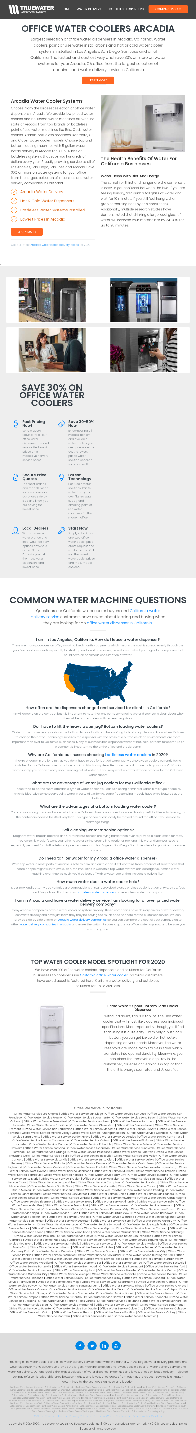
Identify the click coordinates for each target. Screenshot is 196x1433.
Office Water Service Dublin (64, 1278)
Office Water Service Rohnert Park (164, 1301)
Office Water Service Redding (144, 1190)
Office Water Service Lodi (99, 1243)
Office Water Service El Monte (45, 1163)
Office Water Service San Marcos (65, 1194)
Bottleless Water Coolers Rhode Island (98, 1406)
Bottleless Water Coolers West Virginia (77, 1411)
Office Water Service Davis (75, 1236)
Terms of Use (54, 1416)
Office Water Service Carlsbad (44, 1167)
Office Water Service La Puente (30, 1308)
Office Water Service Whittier (70, 1198)
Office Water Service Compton (99, 1182)
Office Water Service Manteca (57, 1224)
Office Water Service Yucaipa (70, 1274)
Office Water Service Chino (60, 1209)
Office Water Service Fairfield (87, 1167)
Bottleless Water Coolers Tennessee (33, 1408)
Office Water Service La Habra (50, 1247)
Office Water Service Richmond (70, 1171)
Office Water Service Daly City (105, 1175)
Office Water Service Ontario (90, 1140)
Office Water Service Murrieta (114, 1171)
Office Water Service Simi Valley (135, 1156)
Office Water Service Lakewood (152, 1205)
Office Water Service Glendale (147, 1133)
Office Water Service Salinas (133, 1144)
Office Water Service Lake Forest (153, 1209)
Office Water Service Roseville (91, 1156)
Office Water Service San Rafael (99, 1255)
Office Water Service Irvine (135, 1125)
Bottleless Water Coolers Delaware (88, 1390)
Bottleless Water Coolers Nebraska (24, 1400)
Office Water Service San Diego (82, 1114)
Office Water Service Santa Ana (134, 1121)
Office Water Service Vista (140, 1182)
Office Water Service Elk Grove (133, 1140)
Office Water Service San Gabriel (75, 1308)
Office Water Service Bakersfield (45, 1121)
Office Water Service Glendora (144, 1278)
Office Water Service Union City (154, 1221)
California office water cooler (104, 975)
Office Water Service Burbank (148, 1175)
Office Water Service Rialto (100, 1179)
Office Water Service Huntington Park (148, 1255)
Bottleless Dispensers (126, 9)
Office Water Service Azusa (67, 1289)
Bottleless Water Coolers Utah (96, 1408)
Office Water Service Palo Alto (34, 1236)
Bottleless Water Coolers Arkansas (125, 1387)
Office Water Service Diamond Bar (78, 1263)
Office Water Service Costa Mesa (131, 1163)
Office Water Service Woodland (31, 1263)
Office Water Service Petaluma (55, 1255)
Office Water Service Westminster (99, 1190)
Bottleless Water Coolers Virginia (161, 1408)
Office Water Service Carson (137, 1186)
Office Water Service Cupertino (53, 1251)
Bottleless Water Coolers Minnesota (64, 1398)
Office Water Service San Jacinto (71, 1293)
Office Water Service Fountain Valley (158, 1259)
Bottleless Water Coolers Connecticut (52, 1390)
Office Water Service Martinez (93, 1316)
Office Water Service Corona (48, 1144)
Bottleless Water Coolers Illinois (73, 1392)
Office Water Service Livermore (32, 1201)
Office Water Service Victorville (46, 1159)
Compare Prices (168, 9)
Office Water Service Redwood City (105, 1209)
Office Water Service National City (143, 1251)
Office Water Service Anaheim (89, 1121)
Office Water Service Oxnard (137, 1129)
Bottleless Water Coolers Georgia (153, 1390)
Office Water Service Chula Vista (92, 1125)
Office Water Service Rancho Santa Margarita (69, 1285)
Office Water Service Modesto (95, 1129)
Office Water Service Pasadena (89, 1152)
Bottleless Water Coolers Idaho (42, 1392)
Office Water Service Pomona (45, 1148)
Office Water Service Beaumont (161, 1305)
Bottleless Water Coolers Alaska (59, 1387)
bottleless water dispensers (96, 892)
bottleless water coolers (128, 754)
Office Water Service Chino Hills (70, 1217)
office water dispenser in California (119, 623)
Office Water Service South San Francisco (123, 1236)
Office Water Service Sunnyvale (133, 1148)
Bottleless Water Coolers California (158, 1387)
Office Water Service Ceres (106, 1289)
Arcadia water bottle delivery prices (54, 245)
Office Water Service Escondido (88, 1148)
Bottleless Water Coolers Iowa (137, 1392)
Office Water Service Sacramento (87, 1117)
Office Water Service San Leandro (151, 1194)
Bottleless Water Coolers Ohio (135, 1403)
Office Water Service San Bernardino (47, 1129)
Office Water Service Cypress (166, 1285)
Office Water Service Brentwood (75, 1266)
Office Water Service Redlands (52, 1228)
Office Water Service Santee (123, 1263)
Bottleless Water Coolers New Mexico (169, 1400)
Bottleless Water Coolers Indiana (105, 1392)
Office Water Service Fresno (43, 1117)
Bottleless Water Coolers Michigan (29, 1398)
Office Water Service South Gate (50, 1186)
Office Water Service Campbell (117, 1305)
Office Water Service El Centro (61, 1297)
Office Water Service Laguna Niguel (143, 1240)
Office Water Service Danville (103, 1297)
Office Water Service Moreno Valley (45, 1133)
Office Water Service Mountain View (105, 1213)
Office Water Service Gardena (97, 1251)
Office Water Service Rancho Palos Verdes (66, 1301)
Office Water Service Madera (137, 1243)
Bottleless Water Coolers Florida (121, 1390)
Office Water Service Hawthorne (114, 1198)
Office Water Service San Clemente (93, 1240)
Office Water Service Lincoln (115, 1293)
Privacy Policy (78, 1416)
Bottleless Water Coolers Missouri (132, 1398)
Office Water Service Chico (108, 1194)
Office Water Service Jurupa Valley (52, 1182)
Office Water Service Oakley (156, 1312)
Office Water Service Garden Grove (66, 1137)
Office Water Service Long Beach (134, 1117)
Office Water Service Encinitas (93, 1247)
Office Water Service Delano (157, 1274)
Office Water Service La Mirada (123, 1285)
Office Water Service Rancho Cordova (141, 1228)
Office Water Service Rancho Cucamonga (40, 1140)
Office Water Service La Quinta (30, 1312)
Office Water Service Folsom (112, 1221)
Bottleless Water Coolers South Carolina (137, 1406)
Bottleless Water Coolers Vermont (128, 1408)
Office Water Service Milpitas (94, 1228)
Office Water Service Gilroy (103, 1278)
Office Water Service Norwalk (63, 1175)
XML (36, 1416)
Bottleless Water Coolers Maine (95, 1395)
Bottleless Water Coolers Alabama (26, 1387)
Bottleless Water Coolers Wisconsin (113, 1411)
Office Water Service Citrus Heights (162, 1198)
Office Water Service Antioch (155, 1171)
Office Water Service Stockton (47, 1125)
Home (65, 9)
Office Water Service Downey (87, 1163)
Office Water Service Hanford (165, 1266)
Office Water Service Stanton (73, 1312)
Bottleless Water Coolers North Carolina (63, 1403)
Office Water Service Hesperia (53, 1190)
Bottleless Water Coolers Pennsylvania (60, 1406)
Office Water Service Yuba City (45, 1240)
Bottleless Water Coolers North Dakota (102, 1403)
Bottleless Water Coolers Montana (166, 1398)
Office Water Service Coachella (147, 1297)
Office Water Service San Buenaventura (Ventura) (143, 1167)
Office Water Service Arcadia (63, 1259)
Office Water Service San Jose (125, 1114)
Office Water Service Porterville (30, 1266)
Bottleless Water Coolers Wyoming (148, 1411)
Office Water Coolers (147, 1416)
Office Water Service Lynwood (100, 1224)
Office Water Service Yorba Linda (68, 1232)
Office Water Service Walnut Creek (116, 1232)
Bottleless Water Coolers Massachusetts (164, 1395)
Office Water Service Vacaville (95, 1186)
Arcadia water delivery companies (82, 920)
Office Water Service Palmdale (91, 1144)
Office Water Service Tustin (59, 1213)
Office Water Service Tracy (74, 1201)
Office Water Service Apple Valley (145, 1224)
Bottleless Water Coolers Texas (66, 1408)
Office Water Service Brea (30, 1305)
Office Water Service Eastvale (164, 1263)
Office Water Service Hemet (110, 1205)
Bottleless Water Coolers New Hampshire (94, 1400)
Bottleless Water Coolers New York (26, 1403)
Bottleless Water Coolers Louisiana (62, 1395)
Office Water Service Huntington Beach (98, 1133)
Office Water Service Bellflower (152, 1213)
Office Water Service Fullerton (133, 1152)
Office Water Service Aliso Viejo (58, 1282)
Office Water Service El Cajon (60, 1179)
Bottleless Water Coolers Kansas (168, 1392)
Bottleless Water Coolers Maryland (127, 1395)
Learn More (98, 80)
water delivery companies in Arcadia (45, 924)
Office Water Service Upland (155, 1217)
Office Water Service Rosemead (30, 1270)
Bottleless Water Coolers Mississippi (98, 1398)
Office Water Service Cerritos (157, 1282)
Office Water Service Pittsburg (162, 1232)
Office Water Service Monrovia (135, 1316)
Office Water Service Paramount (121, 1266)
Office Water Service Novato (116, 1270)
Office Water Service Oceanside (114, 1137)
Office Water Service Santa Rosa (160, 1137)
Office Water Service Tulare (134, 1247)
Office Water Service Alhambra (115, 1201)
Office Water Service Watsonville (114, 1274)
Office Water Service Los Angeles (36, 1114)
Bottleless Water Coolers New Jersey (133, 1400)
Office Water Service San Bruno (118, 1301)
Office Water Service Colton (157, 1270)
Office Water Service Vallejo (135, 1159)
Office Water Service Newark (155, 1293)
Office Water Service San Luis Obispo (152, 1289)
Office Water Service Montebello (57, 1243)
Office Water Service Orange (46, 1152)
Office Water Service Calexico (165, 1308)
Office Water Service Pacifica (115, 1312)
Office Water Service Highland (75, 1270)
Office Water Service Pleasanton (68, 1221)
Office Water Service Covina (27, 1289)
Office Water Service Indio (156, 1201)
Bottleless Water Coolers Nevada (58, 1400)
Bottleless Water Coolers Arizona (91, 1387)
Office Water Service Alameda (113, 1217)
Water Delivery (89, 9)
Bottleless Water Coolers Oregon (25, 1406)
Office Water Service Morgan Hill (71, 1305)
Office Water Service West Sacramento (108, 1282)
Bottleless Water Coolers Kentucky (28, 1395)
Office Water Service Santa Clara (92, 1159)
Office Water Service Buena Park (66, 1205)
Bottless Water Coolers (110, 1416)
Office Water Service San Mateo (142, 1179)
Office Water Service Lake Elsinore (108, 1259)
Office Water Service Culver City (121, 1308)
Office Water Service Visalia (50, 1156)
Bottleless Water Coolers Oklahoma (168, 1403)
